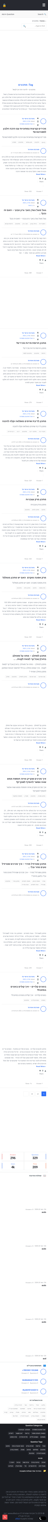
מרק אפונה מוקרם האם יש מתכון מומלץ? (24, 577)
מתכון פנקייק (41, 796)
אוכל (37, 1405)
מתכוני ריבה (33, 431)
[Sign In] (4, 5)
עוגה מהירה (25, 884)
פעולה (17, 1412)
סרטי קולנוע (13, 1437)
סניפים (24, 1412)
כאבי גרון (25, 224)
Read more (41, 174)
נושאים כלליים (34, 1437)
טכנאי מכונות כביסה (39, 1409)
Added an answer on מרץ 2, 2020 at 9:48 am (25, 520)
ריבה (18, 431)
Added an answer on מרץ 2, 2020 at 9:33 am (25, 687)
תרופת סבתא (9, 224)
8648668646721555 (30, 1380)
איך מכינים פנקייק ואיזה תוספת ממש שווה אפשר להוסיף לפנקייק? (26, 780)
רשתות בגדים (35, 1416)
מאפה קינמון (36, 881)
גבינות (18, 1462)
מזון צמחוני (29, 142)
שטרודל (43, 884)
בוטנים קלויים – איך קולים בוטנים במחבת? (28, 988)
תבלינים (10, 1466)
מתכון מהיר (16, 881)
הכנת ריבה (42, 431)
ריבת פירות (11, 431)
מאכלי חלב (42, 1466)
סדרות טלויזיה (23, 1437)
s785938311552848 (30, 1370)
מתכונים (20, 142)
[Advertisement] (24, 56)
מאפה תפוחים (26, 881)
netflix (43, 1405)
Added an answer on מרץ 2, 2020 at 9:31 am (25, 806)
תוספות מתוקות (17, 796)
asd (44, 1358)
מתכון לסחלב (23, 677)
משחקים (22, 1409)
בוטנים (43, 1000)
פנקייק (26, 796)
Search (40, 14)
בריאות (30, 205)
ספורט (14, 142)
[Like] (38, 118)
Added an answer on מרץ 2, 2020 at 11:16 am (25, 153)
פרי (25, 1466)
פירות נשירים (32, 1466)
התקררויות (42, 224)
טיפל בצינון (33, 224)
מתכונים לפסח (27, 353)
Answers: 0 (29, 1209)
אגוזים (43, 1462)
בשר (25, 1405)
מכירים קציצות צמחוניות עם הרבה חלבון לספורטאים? (24, 130)
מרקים (43, 510)
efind (17, 1519)
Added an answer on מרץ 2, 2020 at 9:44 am (25, 598)
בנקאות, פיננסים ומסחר (38, 1433)
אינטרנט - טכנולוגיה (24, 1430)
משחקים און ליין (13, 1409)
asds (44, 1212)
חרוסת (43, 353)
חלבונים (37, 142)
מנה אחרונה (41, 677)
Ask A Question (8, 14)
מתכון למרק (35, 510)
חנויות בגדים (18, 1405)
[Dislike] (38, 125)
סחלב (7, 677)
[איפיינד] (24, 5)
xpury (43, 142)
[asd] (32, 1340)
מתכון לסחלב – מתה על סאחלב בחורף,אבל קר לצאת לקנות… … (29, 657)
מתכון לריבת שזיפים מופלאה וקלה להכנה (24, 421)
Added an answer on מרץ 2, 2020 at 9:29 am (25, 895)
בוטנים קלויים (35, 1000)
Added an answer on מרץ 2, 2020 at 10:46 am (25, 364)
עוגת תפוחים (34, 884)
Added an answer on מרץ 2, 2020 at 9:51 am (25, 442)
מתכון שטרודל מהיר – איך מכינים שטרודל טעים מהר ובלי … (24, 865)
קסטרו (43, 1416)
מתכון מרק (27, 588)
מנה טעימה (32, 677)
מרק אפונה (42, 588)
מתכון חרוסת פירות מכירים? (31, 343)
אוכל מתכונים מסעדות (26, 124)
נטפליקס (35, 1412)
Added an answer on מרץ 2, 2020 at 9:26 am (25, 1011)
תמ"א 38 (15, 1416)
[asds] (32, 1193)
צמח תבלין (19, 1466)
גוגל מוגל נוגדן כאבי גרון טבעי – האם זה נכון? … (24, 212)
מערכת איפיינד (28, 119)
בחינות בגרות (35, 1462)
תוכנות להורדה (24, 1416)
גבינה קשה (26, 1462)
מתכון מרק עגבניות (36, 499)
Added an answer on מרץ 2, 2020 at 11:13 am (25, 234)
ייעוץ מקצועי (19, 1433)
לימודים (11, 1433)
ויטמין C (12, 1462)
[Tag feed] (15, 85)
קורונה (11, 1412)
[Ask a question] (4, 1517)
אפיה (43, 881)
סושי (29, 1412)
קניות (5, 1412)
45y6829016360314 (30, 1390)
